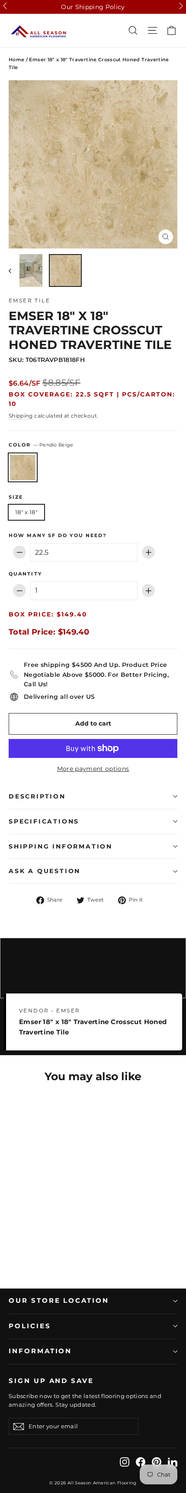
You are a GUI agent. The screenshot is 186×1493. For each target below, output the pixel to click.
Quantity (25, 574)
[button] (5, 6)
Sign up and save (51, 1381)
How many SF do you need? (57, 535)
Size (16, 497)
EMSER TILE (29, 300)
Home (16, 60)
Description (37, 796)
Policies (30, 1326)
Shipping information (60, 846)
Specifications (44, 821)
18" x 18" (26, 512)
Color (41, 445)
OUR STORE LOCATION (59, 1300)
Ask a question (44, 871)
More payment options (93, 769)
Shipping (21, 415)
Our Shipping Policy (93, 7)
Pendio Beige (23, 467)
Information (40, 1351)
